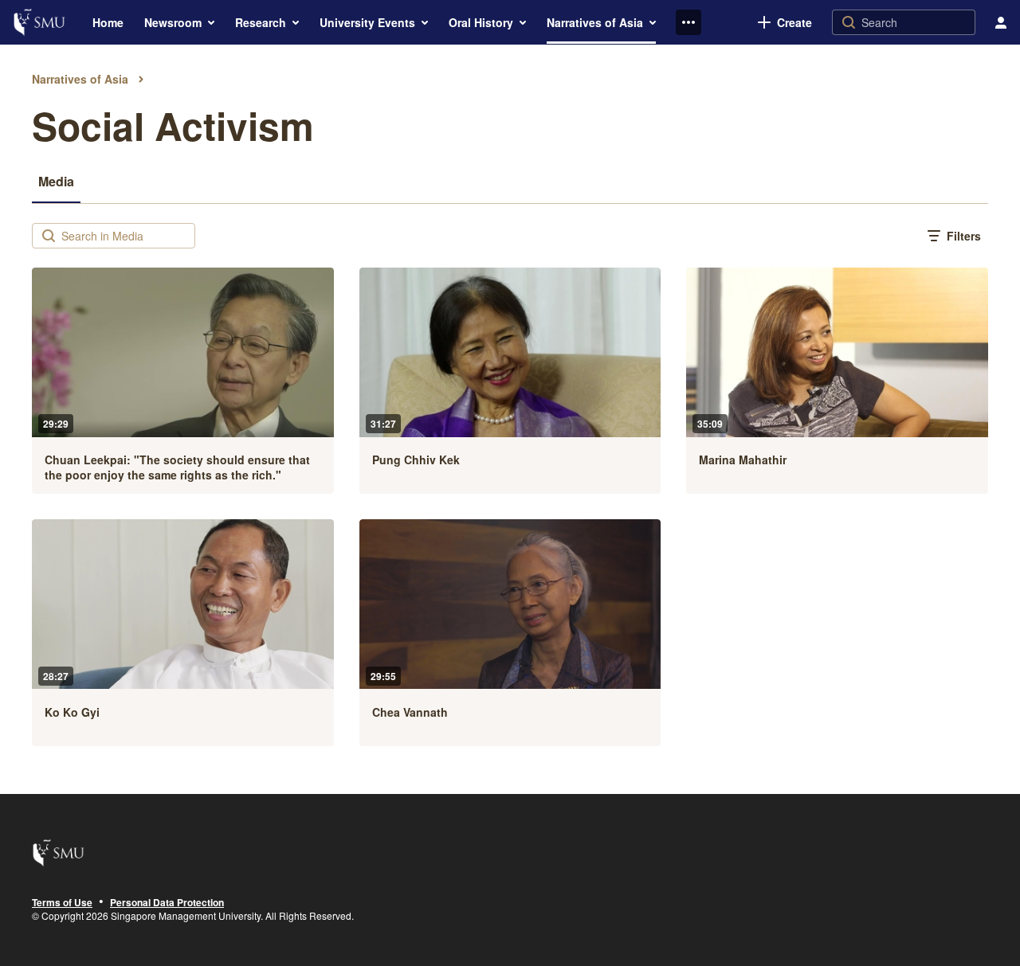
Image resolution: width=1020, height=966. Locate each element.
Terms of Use (62, 903)
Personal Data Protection (167, 903)
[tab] (56, 180)
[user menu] (1001, 22)
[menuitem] (108, 22)
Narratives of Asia (80, 79)
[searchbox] (126, 236)
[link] (785, 22)
